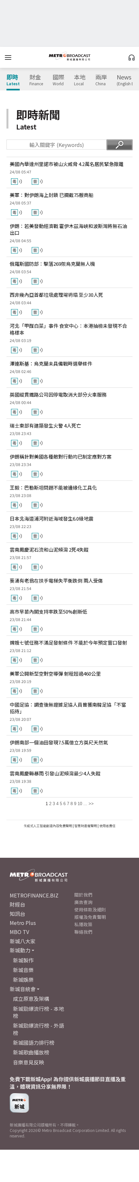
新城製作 (23, 960)
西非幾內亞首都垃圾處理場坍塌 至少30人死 (56, 294)
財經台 (17, 904)
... (85, 803)
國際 (58, 80)
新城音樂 (23, 970)
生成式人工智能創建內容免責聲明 (48, 825)
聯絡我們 (83, 931)
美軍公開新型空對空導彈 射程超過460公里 (55, 673)
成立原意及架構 (31, 998)
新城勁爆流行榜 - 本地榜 (38, 1012)
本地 (80, 80)
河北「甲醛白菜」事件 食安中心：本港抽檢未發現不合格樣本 (68, 329)
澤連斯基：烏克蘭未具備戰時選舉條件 (51, 363)
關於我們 (83, 894)
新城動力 (20, 950)
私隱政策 (83, 924)
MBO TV (19, 932)
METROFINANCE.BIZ (34, 895)
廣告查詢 (83, 902)
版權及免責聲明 (90, 917)
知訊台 (17, 914)
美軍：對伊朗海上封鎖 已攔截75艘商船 (51, 195)
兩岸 (101, 80)
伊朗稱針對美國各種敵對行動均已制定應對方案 (61, 456)
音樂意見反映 (28, 1062)
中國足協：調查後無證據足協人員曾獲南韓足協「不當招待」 (68, 708)
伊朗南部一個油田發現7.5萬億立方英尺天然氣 (59, 742)
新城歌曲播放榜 (31, 1052)
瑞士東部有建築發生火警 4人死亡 (45, 425)
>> (91, 803)
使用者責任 (107, 825)
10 (80, 803)
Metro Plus (23, 923)
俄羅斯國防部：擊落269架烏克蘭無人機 (52, 263)
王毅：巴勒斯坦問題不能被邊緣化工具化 (53, 487)
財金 (36, 80)
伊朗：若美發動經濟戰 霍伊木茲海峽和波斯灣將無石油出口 (68, 229)
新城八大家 (23, 941)
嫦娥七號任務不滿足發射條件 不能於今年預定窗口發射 (68, 642)
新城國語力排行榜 (33, 1042)
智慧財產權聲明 (85, 825)
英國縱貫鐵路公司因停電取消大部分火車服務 (58, 394)
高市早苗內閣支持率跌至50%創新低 (48, 611)
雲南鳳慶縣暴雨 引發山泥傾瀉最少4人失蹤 (55, 773)
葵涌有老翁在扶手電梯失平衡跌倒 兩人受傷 (56, 580)
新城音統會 (23, 989)
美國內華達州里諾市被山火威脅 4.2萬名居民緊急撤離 (66, 164)
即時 (13, 80)
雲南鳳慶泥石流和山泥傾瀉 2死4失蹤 (49, 549)
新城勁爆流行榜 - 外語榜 (38, 1028)
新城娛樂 (23, 979)
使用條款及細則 (90, 909)
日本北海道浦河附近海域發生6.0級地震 (51, 518)
